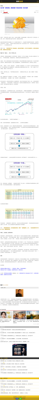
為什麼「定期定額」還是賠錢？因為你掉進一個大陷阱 (14, 8)
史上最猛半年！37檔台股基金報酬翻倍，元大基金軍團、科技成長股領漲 (19, 321)
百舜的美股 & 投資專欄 (5, 13)
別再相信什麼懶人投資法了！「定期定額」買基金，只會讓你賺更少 (13, 268)
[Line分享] (20, 399)
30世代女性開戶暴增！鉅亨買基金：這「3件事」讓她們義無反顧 (32, 321)
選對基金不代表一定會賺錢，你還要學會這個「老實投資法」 (12, 269)
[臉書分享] (17, 399)
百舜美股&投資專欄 (8, 273)
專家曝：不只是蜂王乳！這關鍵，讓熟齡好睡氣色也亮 (5, 321)
